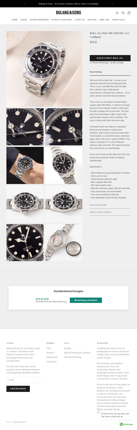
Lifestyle (80, 20)
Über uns (104, 20)
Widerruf (50, 353)
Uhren (23, 20)
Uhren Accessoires (61, 20)
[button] (110, 72)
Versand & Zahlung (72, 357)
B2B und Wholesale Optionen (77, 353)
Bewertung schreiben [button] (86, 300)
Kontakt (67, 348)
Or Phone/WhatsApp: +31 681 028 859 (106, 63)
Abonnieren (18, 389)
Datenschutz (52, 357)
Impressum (51, 362)
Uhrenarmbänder (39, 20)
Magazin (92, 20)
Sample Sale (118, 20)
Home (15, 20)
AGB (48, 348)
